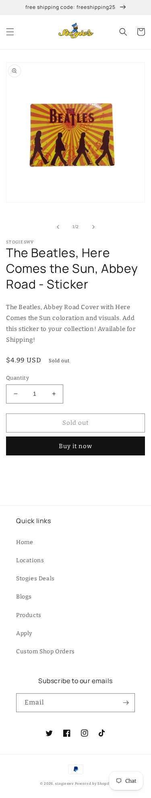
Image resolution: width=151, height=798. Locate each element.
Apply (24, 633)
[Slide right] (93, 227)
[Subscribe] (125, 702)
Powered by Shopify (93, 783)
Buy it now (75, 446)
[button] (10, 32)
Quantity (17, 378)
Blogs (24, 596)
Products (28, 615)
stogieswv (64, 783)
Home (24, 542)
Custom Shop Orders (45, 651)
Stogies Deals (35, 578)
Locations (30, 560)
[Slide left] (58, 227)
